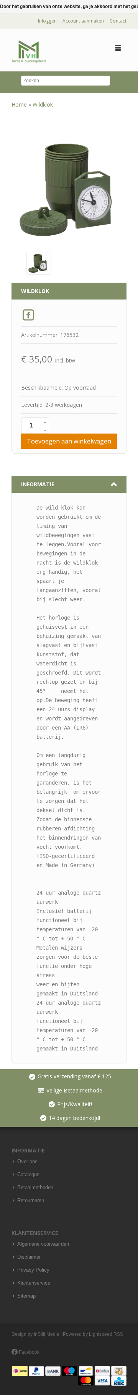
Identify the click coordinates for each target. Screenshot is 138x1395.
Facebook (28, 1352)
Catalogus (28, 1175)
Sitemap (26, 1296)
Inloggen (47, 21)
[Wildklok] (38, 262)
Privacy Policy (33, 1270)
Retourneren (30, 1200)
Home (20, 104)
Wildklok (43, 104)
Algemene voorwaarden (43, 1244)
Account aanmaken (83, 21)
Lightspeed (100, 1334)
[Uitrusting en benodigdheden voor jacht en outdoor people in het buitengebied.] (29, 51)
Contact (118, 21)
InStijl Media (46, 1334)
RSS (118, 1334)
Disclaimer (29, 1257)
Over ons (27, 1162)
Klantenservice (33, 1283)
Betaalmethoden (35, 1187)
